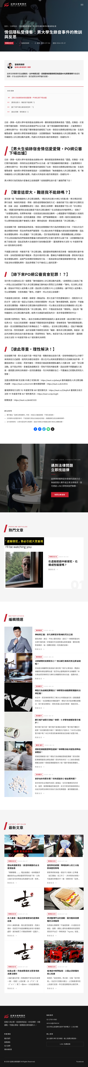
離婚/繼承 (39, 745)
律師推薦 (39, 630)
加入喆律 (7, 1046)
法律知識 (13, 26)
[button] (60, 494)
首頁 (6, 26)
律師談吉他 (9, 43)
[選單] (82, 5)
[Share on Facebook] (35, 429)
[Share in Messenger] (39, 429)
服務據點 (7, 1042)
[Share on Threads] (52, 429)
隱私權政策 (8, 1049)
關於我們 (7, 1038)
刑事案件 (39, 686)
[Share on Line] (48, 429)
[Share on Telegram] (44, 429)
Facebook (80, 1061)
